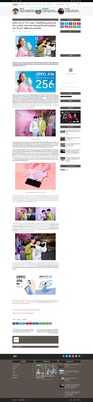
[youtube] (70, 26)
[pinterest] (78, 1)
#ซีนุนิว (18, 19)
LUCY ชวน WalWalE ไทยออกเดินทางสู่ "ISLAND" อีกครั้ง (73, 144)
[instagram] (76, 1)
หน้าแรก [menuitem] (21, 4)
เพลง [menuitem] (54, 4)
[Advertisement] (70, 44)
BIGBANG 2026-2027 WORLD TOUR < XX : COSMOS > (73, 138)
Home (13, 1)
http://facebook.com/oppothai (33, 310)
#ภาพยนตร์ (23, 366)
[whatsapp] (74, 26)
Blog (17, 399)
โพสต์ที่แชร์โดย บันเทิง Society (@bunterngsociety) (71, 86)
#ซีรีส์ (23, 373)
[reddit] (74, 23)
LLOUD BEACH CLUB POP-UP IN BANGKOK (71, 379)
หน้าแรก (14, 19)
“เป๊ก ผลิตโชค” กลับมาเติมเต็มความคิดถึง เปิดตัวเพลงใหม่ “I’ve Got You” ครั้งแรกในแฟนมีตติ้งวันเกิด (72, 11)
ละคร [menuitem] (33, 4)
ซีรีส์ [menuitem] (44, 4)
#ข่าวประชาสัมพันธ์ (23, 364)
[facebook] (72, 1)
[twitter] (74, 1)
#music (23, 368)
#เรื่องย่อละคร (23, 375)
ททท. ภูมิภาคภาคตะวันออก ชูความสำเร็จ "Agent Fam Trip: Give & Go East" (50, 11)
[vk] (62, 26)
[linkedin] (70, 23)
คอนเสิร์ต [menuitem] (67, 4)
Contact (20, 1)
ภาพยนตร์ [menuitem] (49, 4)
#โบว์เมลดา (19, 319)
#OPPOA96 (24, 319)
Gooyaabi (26, 399)
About (17, 1)
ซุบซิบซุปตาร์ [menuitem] (28, 4)
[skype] (80, 1)
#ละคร (23, 370)
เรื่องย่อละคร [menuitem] (39, 4)
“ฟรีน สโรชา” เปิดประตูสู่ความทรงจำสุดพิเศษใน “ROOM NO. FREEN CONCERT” (27, 11)
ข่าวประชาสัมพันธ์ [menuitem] (60, 4)
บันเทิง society (16, 31)
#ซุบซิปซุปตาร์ (23, 377)
